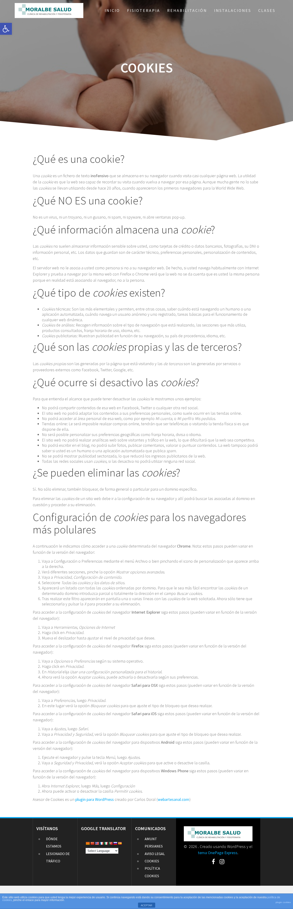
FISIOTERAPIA (143, 10)
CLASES (266, 10)
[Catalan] (88, 843)
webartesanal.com (173, 799)
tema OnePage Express (217, 852)
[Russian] (115, 843)
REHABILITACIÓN (187, 10)
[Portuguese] (111, 843)
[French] (101, 843)
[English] (97, 843)
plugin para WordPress (94, 799)
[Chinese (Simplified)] (92, 843)
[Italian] (106, 843)
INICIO (112, 10)
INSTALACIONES (232, 10)
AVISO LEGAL (155, 853)
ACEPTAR (146, 905)
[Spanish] (120, 843)
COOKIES (152, 861)
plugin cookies (283, 902)
